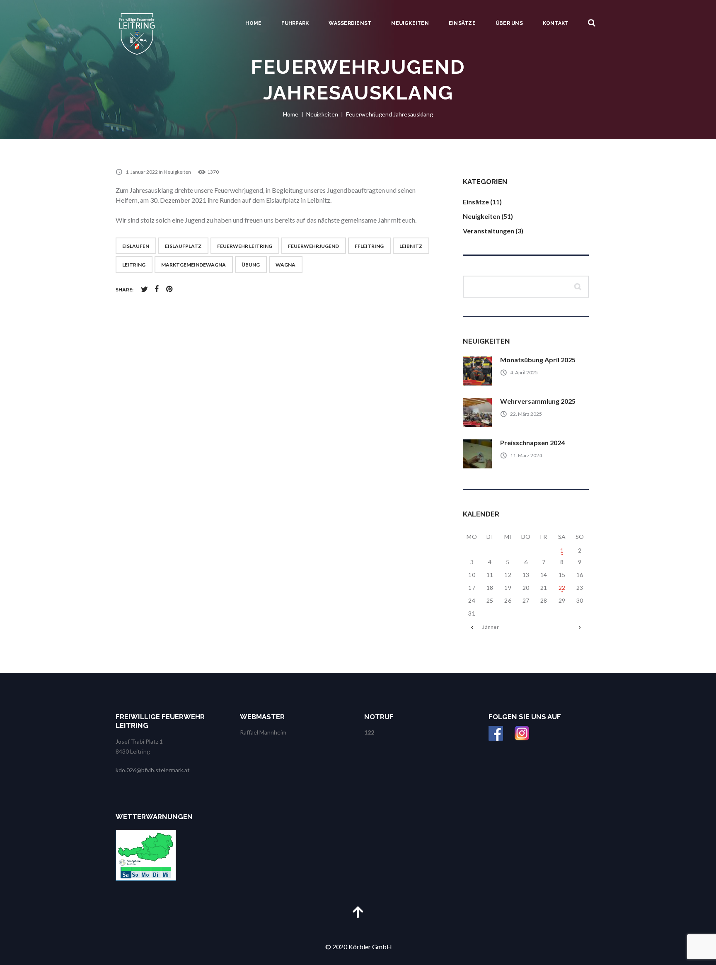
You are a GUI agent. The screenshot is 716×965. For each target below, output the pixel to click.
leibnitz (410, 246)
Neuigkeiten (410, 23)
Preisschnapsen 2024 (532, 442)
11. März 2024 (526, 455)
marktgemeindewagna (193, 265)
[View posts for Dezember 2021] (471, 627)
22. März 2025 (526, 414)
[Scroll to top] (358, 912)
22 (562, 587)
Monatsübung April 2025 (538, 360)
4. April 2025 (524, 372)
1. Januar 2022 (142, 172)
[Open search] (591, 23)
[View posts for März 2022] (580, 627)
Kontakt (556, 23)
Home (253, 23)
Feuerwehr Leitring (244, 246)
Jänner (490, 627)
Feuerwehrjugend (313, 246)
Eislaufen (135, 246)
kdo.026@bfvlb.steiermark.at (153, 769)
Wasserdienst (350, 23)
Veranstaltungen (488, 231)
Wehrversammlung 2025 (538, 401)
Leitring (133, 265)
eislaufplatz (183, 246)
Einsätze (462, 23)
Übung (251, 265)
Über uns (509, 23)
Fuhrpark (295, 23)
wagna (285, 265)
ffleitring (369, 246)
